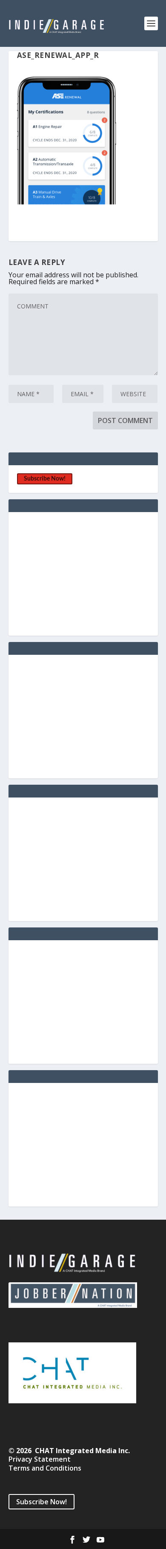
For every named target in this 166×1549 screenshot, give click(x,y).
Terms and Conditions (45, 1468)
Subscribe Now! (45, 479)
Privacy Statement (40, 1459)
